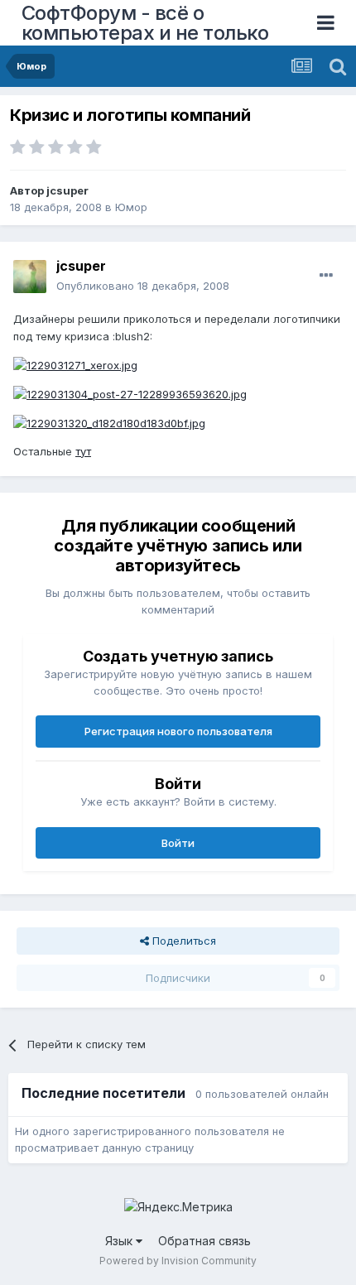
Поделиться (182, 940)
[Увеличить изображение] (75, 364)
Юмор (131, 207)
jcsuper (67, 190)
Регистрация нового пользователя (178, 731)
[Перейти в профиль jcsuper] (29, 276)
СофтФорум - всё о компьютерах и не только (145, 23)
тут (83, 451)
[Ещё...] (326, 276)
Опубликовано (142, 285)
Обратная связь (204, 1241)
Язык (120, 1241)
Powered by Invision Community (178, 1260)
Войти (178, 842)
